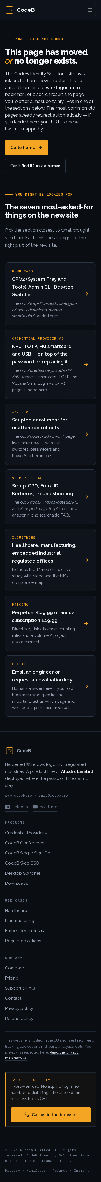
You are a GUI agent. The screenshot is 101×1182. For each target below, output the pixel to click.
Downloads (16, 883)
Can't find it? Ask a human (35, 165)
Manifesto (36, 1170)
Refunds (60, 1170)
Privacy (12, 1170)
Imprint (81, 1170)
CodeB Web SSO (22, 863)
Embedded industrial (26, 930)
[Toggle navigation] (90, 10)
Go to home (22, 147)
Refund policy (19, 1018)
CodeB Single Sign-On (27, 853)
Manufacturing (19, 920)
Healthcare (16, 910)
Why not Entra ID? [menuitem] (31, 88)
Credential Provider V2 (27, 832)
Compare (14, 968)
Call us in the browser (54, 1114)
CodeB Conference (24, 842)
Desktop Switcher (22, 873)
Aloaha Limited (35, 1150)
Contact (13, 998)
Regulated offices (23, 940)
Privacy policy (19, 1008)
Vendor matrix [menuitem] (27, 76)
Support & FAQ (20, 988)
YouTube (48, 806)
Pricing (12, 978)
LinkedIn (20, 806)
